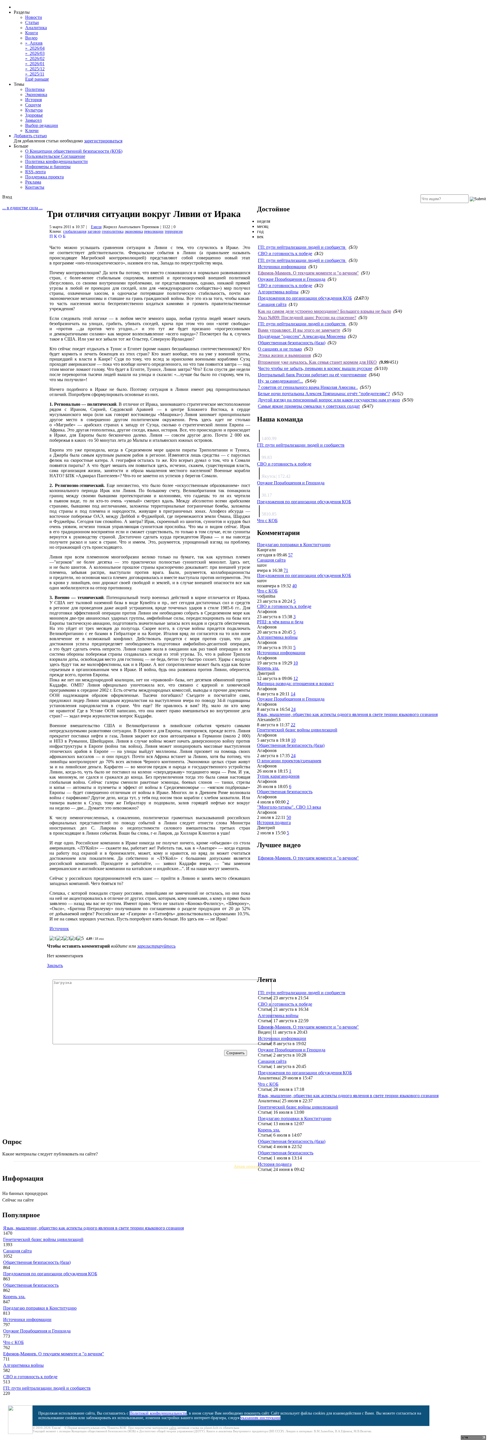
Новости (33, 17)
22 (293, 724)
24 (293, 709)
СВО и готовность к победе (285, 253)
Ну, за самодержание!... (280, 381)
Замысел (33, 120)
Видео (31, 37)
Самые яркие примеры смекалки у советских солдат (309, 406)
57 (290, 554)
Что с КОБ (267, 520)
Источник (59, 928)
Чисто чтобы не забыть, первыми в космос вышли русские (315, 368)
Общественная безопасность (284, 791)
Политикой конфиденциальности (158, 1413)
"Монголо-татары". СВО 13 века (289, 807)
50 (288, 817)
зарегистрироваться (103, 140)
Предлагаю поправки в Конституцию (293, 544)
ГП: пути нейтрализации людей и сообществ (302, 247)
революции (154, 231)
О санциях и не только (280, 349)
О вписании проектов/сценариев (289, 760)
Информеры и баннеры (48, 166)
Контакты (34, 187)
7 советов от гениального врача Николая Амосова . (308, 387)
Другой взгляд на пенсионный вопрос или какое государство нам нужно (329, 399)
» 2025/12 (35, 68)
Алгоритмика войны (278, 291)
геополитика (113, 231)
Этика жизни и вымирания (284, 355)
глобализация (74, 231)
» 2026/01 (35, 63)
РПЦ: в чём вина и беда (280, 621)
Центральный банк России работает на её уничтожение (312, 374)
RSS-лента (35, 171)
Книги (31, 32)
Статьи (32, 22)
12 (295, 678)
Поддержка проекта (44, 176)
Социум (33, 104)
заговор (94, 231)
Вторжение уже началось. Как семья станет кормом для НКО (317, 362)
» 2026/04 (35, 48)
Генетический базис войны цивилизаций (297, 729)
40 (294, 585)
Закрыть (55, 965)
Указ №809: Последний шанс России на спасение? (307, 317)
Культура (34, 110)
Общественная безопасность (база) (291, 342)
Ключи (32, 130)
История (33, 99)
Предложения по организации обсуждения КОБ (305, 298)
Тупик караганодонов (278, 776)
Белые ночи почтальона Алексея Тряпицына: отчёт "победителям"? (324, 393)
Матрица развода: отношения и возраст (295, 683)
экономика (134, 231)
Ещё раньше (37, 79)
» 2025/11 (34, 73)
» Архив (34, 43)
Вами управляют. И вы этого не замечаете (299, 330)
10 (295, 663)
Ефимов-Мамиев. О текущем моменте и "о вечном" (308, 273)
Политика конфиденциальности (56, 161)
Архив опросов (247, 1166)
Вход (7, 196)
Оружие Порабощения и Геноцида (291, 279)
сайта (172, 1427)
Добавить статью (30, 135)
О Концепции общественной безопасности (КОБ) (73, 151)
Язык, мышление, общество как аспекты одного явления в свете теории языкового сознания (347, 714)
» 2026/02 (35, 58)
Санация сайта (272, 304)
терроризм (174, 231)
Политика (35, 89)
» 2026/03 (35, 53)
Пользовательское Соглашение (55, 156)
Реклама (33, 182)
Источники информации (282, 266)
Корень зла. (268, 668)
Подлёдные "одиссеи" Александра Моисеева (302, 336)
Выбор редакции (41, 125)
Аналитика (36, 27)
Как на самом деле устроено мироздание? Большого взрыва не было (324, 311)
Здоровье (34, 115)
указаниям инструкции (260, 1418)
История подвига (274, 822)
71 (286, 570)
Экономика (36, 94)
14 (293, 693)
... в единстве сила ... (22, 207)
